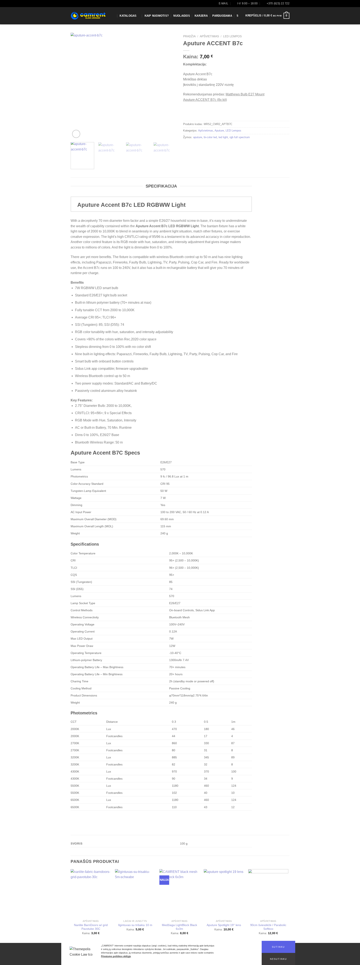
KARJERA (201, 15)
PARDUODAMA (222, 15)
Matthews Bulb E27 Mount (245, 94)
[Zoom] (76, 134)
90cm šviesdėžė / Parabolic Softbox (268, 927)
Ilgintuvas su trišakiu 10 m (135, 925)
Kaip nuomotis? (157, 15)
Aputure (219, 130)
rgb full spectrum (240, 137)
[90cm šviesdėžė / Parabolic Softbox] (268, 893)
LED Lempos (232, 36)
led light (223, 137)
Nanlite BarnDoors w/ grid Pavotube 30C (91, 927)
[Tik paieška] (113, 16)
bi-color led (210, 137)
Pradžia (189, 36)
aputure (197, 137)
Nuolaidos (181, 15)
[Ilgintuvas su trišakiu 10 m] (135, 893)
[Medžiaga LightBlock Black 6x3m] (179, 893)
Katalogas (128, 15)
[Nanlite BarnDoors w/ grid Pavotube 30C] (91, 893)
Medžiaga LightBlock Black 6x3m (179, 927)
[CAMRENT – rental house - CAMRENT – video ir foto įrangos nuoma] (88, 16)
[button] (278, 947)
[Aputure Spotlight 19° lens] (224, 893)
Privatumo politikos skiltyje (116, 956)
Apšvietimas (209, 36)
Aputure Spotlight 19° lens (224, 925)
